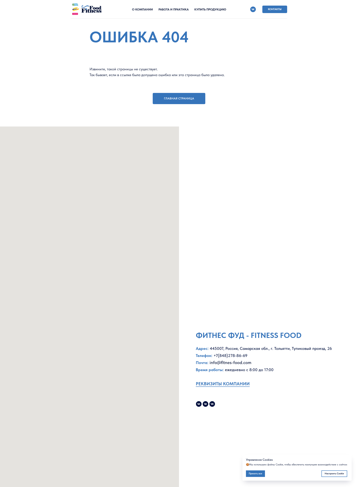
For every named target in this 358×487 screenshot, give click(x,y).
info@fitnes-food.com (230, 362)
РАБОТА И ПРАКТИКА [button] (173, 9)
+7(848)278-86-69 (230, 355)
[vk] (253, 9)
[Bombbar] (199, 404)
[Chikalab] (205, 404)
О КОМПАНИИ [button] (142, 9)
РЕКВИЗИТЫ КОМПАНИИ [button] (223, 383)
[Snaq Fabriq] (212, 404)
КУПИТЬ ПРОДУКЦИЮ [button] (210, 9)
